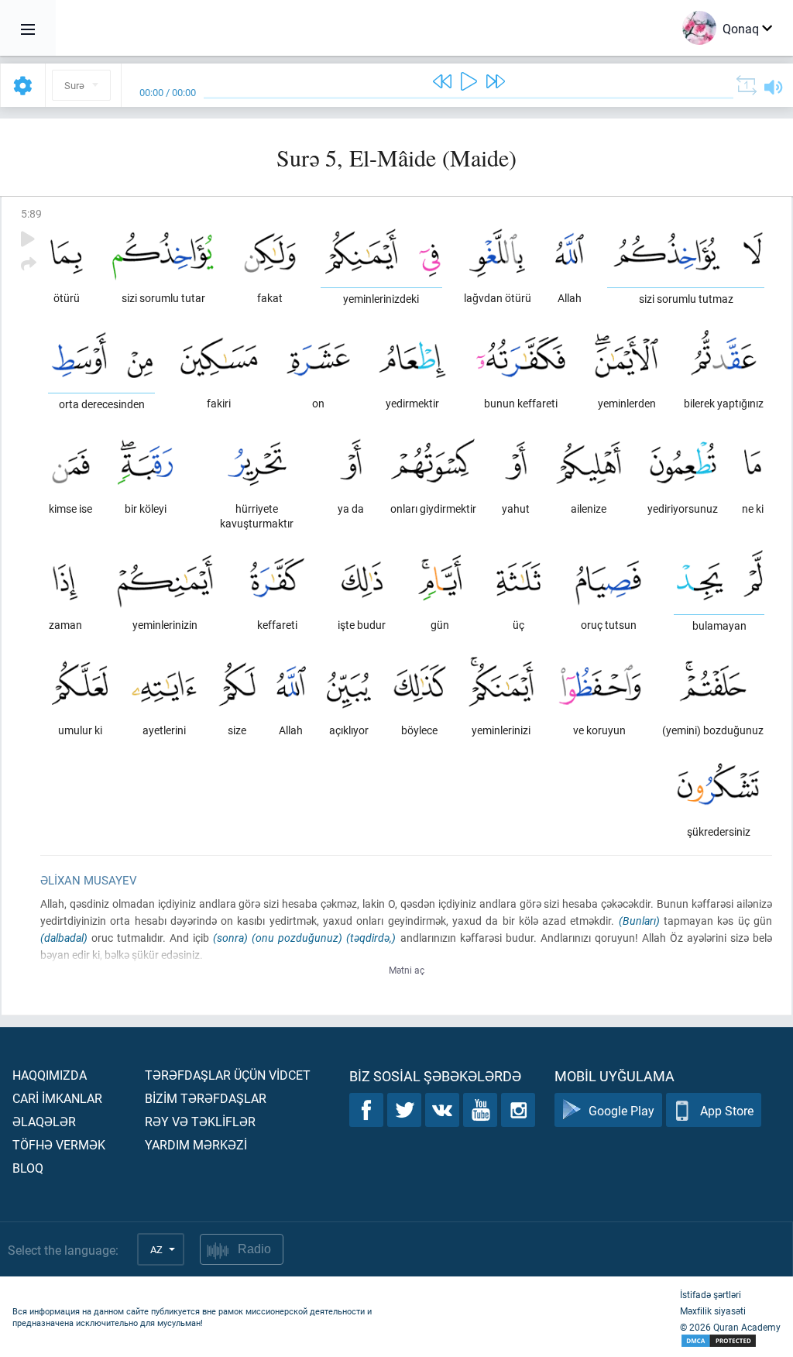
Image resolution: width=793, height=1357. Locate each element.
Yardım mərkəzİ (196, 1144)
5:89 (31, 213)
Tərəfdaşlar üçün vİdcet (228, 1075)
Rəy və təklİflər (200, 1121)
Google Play (621, 1110)
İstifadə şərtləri (710, 1294)
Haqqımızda (49, 1075)
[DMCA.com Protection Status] (730, 1341)
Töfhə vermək (58, 1144)
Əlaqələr (44, 1121)
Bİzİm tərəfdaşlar (205, 1098)
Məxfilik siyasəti (713, 1310)
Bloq (27, 1167)
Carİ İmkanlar (57, 1098)
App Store (727, 1110)
